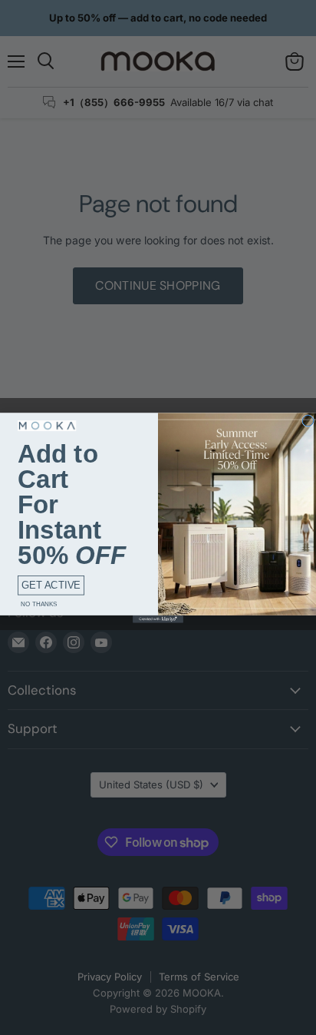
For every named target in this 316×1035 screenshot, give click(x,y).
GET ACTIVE (51, 585)
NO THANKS (39, 603)
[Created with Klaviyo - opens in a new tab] (158, 618)
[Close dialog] (307, 420)
